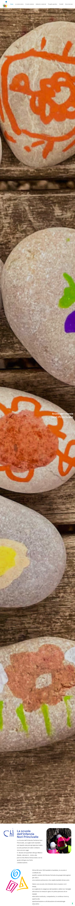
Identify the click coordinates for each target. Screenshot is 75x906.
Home (11, 4)
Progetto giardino (52, 4)
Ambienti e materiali (41, 4)
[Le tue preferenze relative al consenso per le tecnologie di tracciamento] (72, 903)
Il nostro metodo (29, 4)
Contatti (61, 4)
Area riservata (69, 4)
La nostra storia (19, 4)
